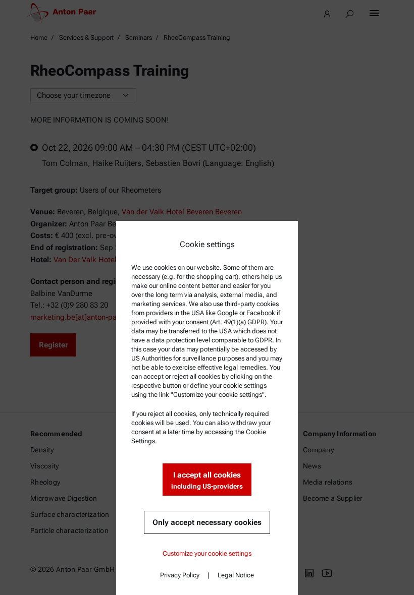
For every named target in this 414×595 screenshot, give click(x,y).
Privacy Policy (179, 575)
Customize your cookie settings (207, 553)
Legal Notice (236, 575)
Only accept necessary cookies (207, 522)
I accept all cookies (207, 480)
